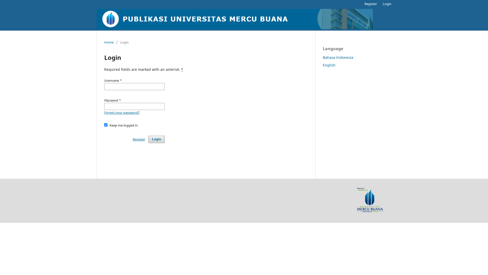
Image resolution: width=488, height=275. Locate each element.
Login (387, 4)
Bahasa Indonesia (338, 57)
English (329, 65)
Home (109, 42)
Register (370, 4)
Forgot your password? (122, 112)
